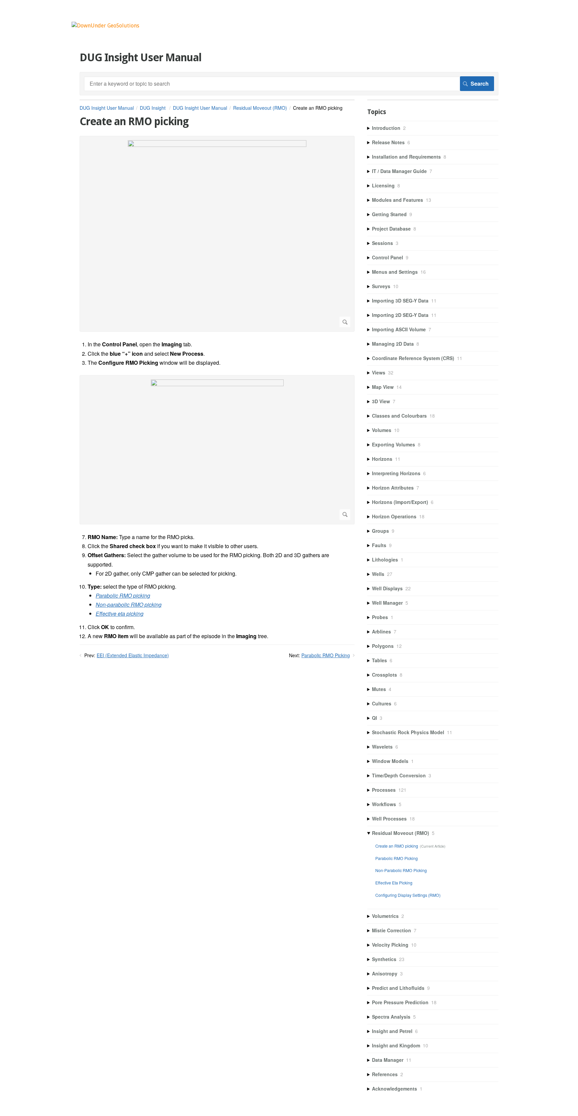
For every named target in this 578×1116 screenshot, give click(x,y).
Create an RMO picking (396, 846)
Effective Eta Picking (393, 882)
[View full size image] (217, 233)
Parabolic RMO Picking (325, 655)
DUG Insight (153, 107)
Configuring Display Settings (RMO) (408, 895)
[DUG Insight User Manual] (105, 25)
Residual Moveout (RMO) (260, 107)
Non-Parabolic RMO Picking (401, 870)
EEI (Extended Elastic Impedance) (133, 655)
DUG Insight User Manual (107, 107)
